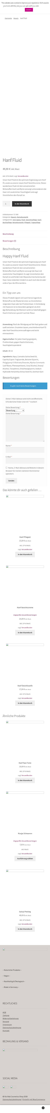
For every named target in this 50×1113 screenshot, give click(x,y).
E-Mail (9, 457)
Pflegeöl (27, 222)
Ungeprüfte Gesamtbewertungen (25, 615)
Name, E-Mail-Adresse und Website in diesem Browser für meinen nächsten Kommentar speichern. (25, 471)
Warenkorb (38, 1107)
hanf (39, 220)
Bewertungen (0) (9, 241)
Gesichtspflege (31, 220)
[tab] (25, 234)
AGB (4, 1012)
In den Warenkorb (22, 204)
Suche (25, 1109)
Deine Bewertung (13, 407)
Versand (6, 1021)
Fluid (23, 220)
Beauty (16, 18)
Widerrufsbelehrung (11, 1018)
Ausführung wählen (25, 858)
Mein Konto (8, 1109)
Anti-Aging (17, 220)
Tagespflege (35, 222)
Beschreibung (8, 234)
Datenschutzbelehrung (12, 1027)
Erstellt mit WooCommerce (34, 1099)
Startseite (8, 18)
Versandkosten (23, 176)
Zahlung (6, 1015)
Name (9, 445)
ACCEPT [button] (29, 10)
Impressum (7, 1024)
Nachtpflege (7, 222)
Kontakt (6, 1030)
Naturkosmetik (22, 217)
